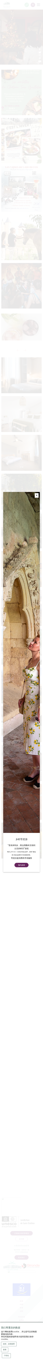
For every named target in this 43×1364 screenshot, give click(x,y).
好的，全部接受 (9, 1344)
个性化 (6, 1355)
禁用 (4, 1350)
